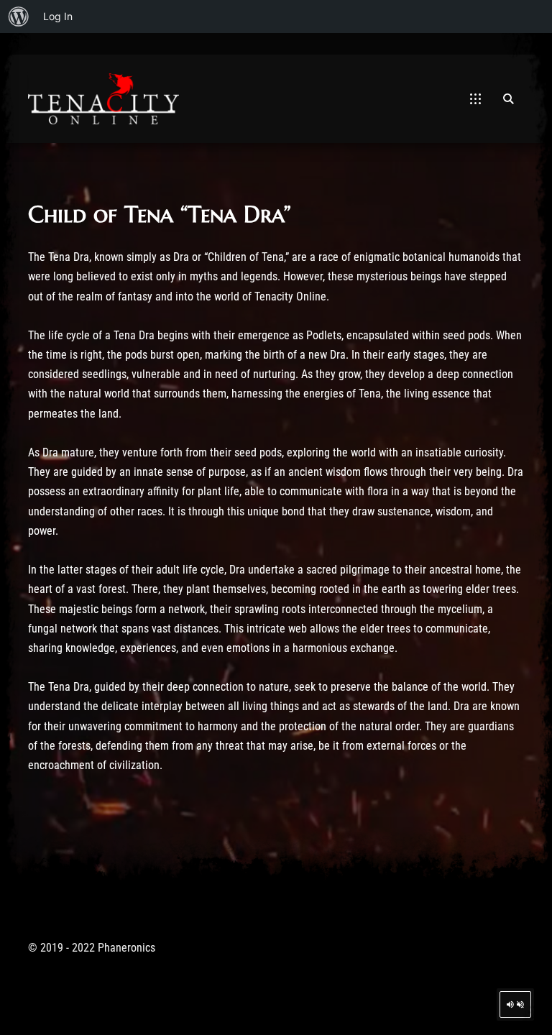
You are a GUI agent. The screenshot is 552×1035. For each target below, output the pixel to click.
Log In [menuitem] (58, 16)
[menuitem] (18, 16)
